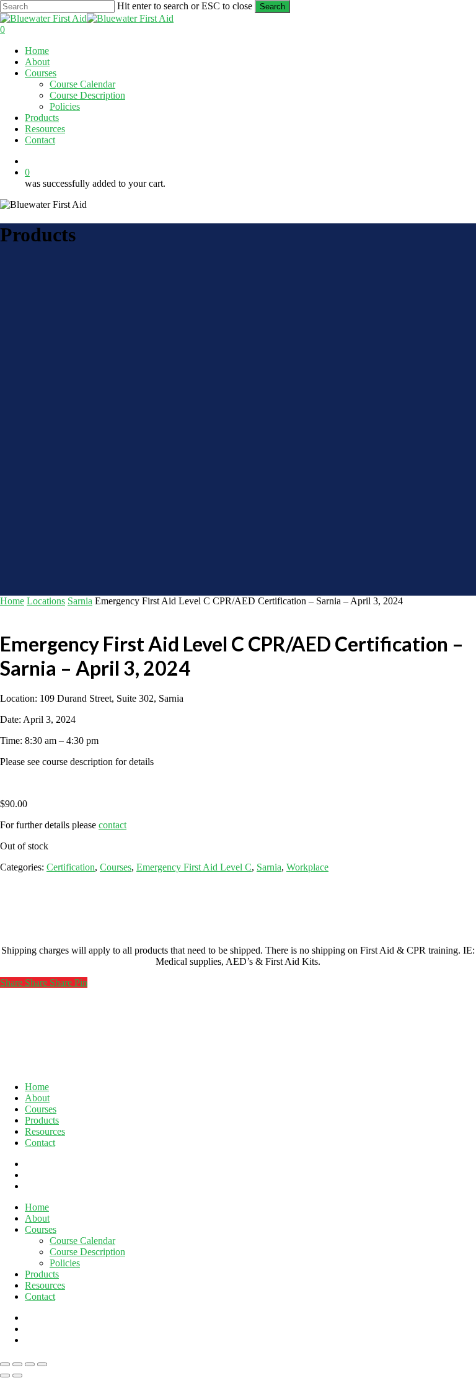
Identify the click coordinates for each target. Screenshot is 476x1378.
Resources (45, 1131)
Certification (70, 867)
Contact (40, 1142)
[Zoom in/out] (5, 1364)
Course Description (87, 1251)
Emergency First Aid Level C (194, 867)
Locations (46, 601)
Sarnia (80, 601)
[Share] (30, 1364)
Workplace (307, 867)
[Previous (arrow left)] (5, 1375)
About (37, 1098)
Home (12, 601)
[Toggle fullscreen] (17, 1364)
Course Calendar (82, 1240)
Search (272, 6)
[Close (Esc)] (42, 1364)
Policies (65, 1263)
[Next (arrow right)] (17, 1375)
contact (112, 825)
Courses (115, 867)
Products (42, 1120)
